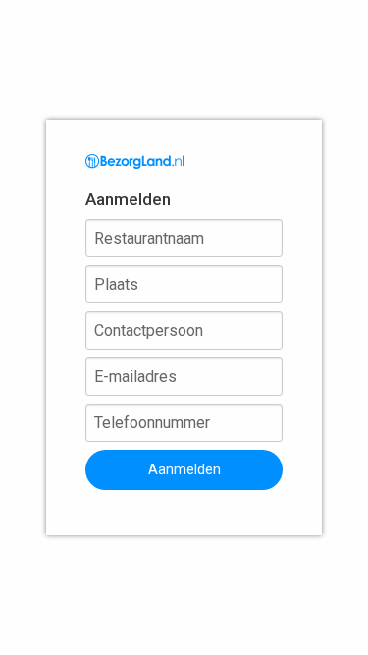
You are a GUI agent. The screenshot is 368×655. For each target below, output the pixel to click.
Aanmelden (184, 470)
